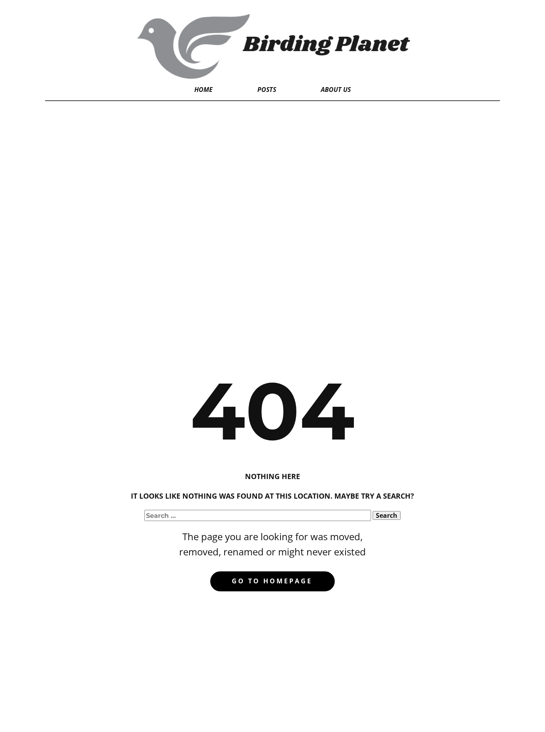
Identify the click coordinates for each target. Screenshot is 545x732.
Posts (266, 89)
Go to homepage (272, 581)
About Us (336, 89)
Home (203, 89)
